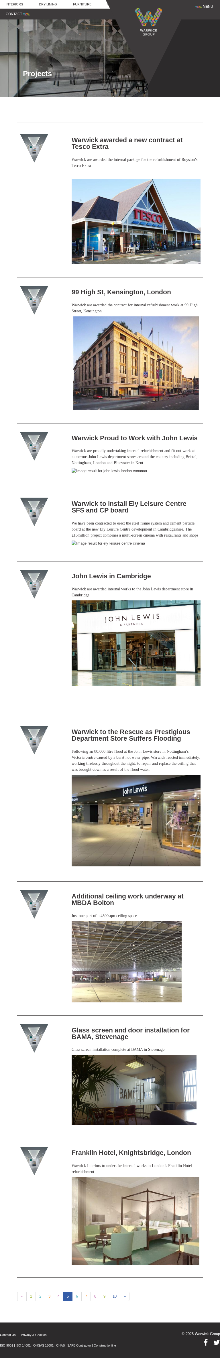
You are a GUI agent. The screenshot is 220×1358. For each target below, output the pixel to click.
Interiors (14, 4)
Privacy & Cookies (34, 1335)
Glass (112, 4)
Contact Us (8, 1335)
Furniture (82, 4)
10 (115, 1296)
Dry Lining (48, 4)
